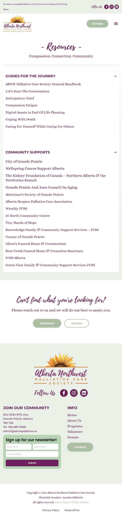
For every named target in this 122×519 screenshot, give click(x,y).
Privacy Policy (51, 510)
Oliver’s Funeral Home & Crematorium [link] (36, 244)
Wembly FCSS (16, 208)
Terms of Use (71, 510)
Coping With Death (21, 119)
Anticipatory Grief (20, 98)
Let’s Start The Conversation (27, 91)
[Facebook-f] (106, 7)
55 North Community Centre (28, 216)
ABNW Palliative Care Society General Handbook (43, 84)
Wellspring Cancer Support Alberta (35, 168)
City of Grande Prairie (24, 161)
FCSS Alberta (15, 258)
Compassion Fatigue (21, 105)
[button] (116, 24)
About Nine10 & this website (71, 502)
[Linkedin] (117, 7)
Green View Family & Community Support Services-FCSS (50, 265)
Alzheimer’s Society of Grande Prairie (35, 194)
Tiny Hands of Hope (21, 223)
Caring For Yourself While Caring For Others (40, 126)
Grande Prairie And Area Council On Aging (41, 187)
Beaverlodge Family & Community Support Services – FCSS (52, 230)
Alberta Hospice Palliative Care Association (39, 201)
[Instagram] (111, 7)
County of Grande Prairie (25, 237)
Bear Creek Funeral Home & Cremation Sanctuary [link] (44, 251)
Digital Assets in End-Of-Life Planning (35, 112)
